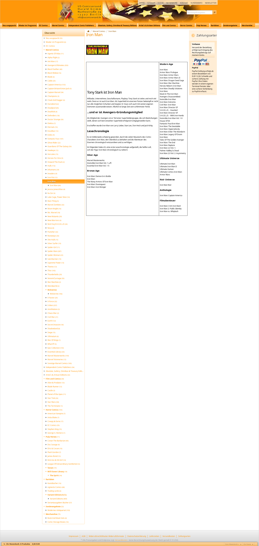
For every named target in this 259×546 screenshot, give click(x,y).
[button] (214, 12)
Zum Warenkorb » (232, 544)
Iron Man (112, 31)
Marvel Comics (99, 31)
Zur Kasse (247, 544)
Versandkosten (121, 540)
